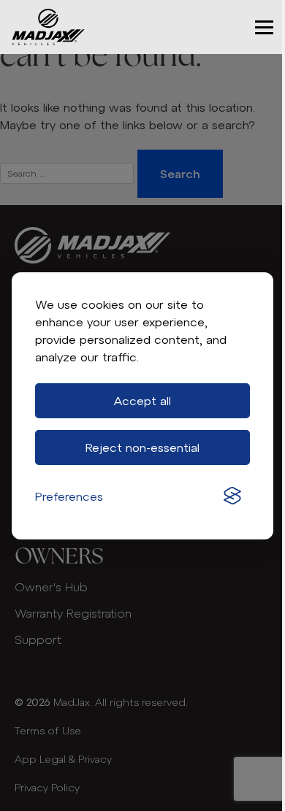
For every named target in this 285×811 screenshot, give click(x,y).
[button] (264, 27)
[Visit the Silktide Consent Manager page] (232, 496)
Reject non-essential (143, 447)
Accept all (142, 400)
